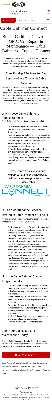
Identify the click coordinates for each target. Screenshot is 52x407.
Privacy (33, 395)
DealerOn (20, 395)
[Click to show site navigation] (48, 20)
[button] (8, 20)
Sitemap (27, 395)
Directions (22, 20)
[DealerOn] (26, 392)
